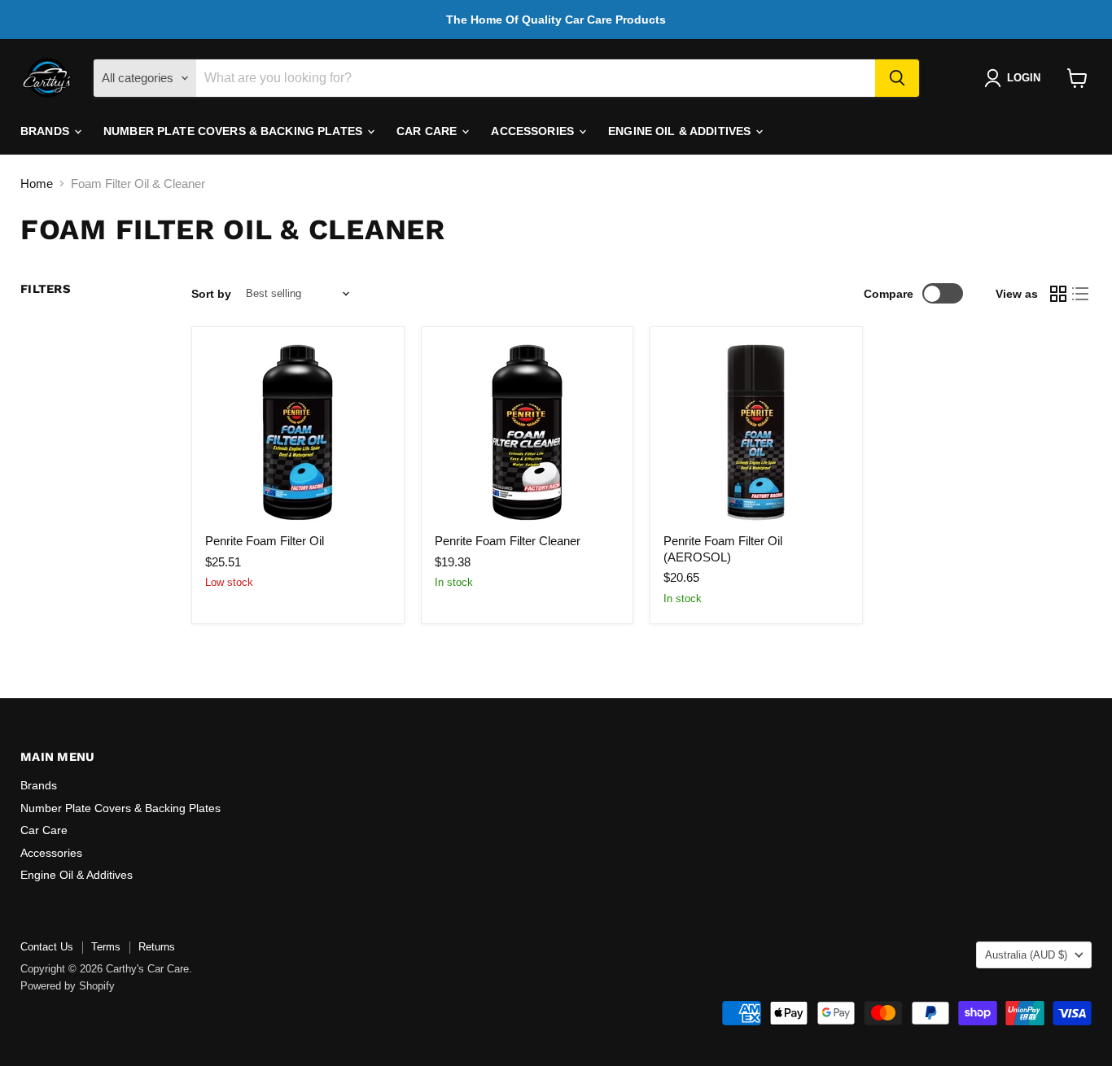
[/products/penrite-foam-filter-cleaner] (527, 432)
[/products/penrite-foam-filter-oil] (297, 432)
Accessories (534, 131)
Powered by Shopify (67, 986)
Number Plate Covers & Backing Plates (234, 131)
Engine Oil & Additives (681, 131)
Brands (46, 131)
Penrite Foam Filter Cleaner (507, 541)
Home (36, 183)
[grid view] (1058, 293)
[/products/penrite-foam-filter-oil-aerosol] (755, 432)
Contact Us (46, 947)
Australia (1026, 955)
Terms (105, 947)
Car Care (428, 131)
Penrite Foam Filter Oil (264, 541)
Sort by (211, 293)
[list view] (1081, 293)
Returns (156, 947)
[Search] (897, 78)
